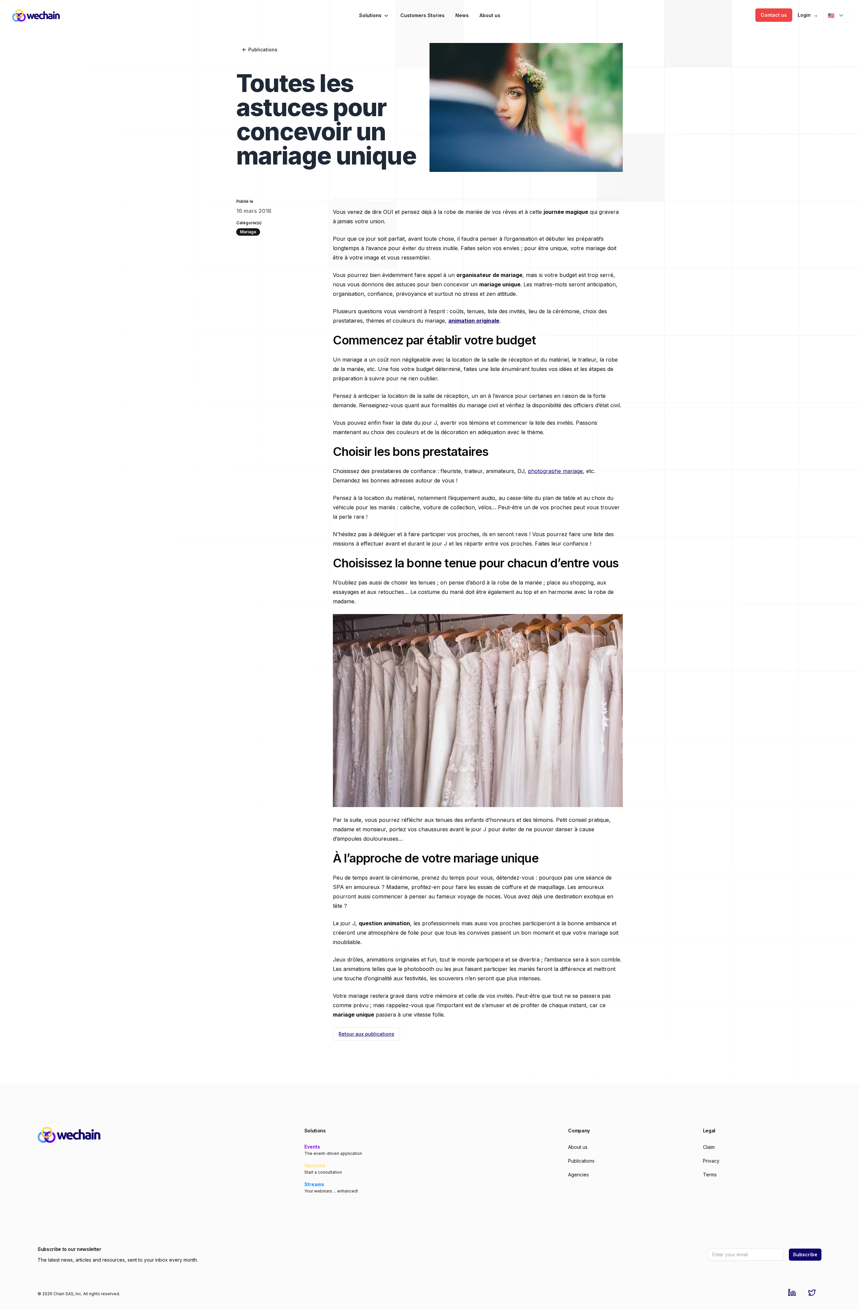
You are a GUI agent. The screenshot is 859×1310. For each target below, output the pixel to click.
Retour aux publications (366, 1034)
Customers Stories (422, 15)
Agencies (578, 1174)
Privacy (711, 1161)
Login (808, 15)
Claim (709, 1147)
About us (489, 15)
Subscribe (805, 1254)
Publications (262, 49)
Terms (710, 1174)
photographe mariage (555, 471)
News (462, 15)
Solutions (370, 15)
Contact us (774, 15)
